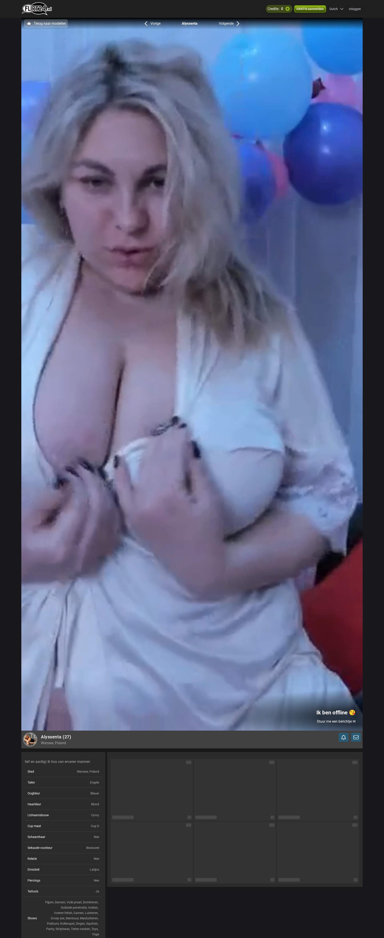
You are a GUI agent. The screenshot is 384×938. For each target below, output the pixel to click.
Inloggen (355, 9)
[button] (336, 9)
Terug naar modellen (50, 23)
